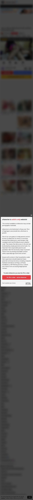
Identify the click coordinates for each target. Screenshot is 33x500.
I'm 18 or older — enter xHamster (16, 277)
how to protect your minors (9, 283)
